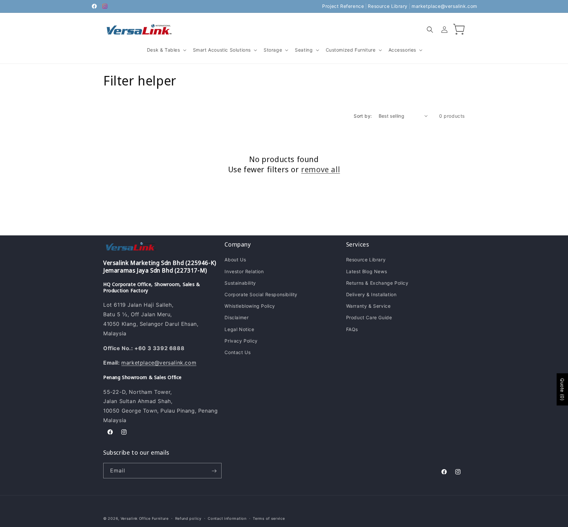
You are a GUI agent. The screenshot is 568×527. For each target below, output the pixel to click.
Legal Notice (239, 329)
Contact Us (237, 352)
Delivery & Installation (371, 294)
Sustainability (240, 283)
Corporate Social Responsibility (261, 294)
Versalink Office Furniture (145, 518)
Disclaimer (236, 318)
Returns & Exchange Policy (377, 283)
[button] (166, 50)
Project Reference (343, 6)
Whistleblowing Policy (250, 306)
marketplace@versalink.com (444, 6)
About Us (235, 260)
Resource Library (388, 6)
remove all (320, 169)
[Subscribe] (214, 471)
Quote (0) (562, 389)
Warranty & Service (368, 306)
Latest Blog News (366, 271)
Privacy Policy (241, 341)
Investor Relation (244, 271)
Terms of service (269, 518)
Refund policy (188, 518)
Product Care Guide (369, 318)
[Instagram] (104, 6)
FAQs (352, 329)
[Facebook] (94, 6)
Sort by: (363, 116)
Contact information (227, 518)
